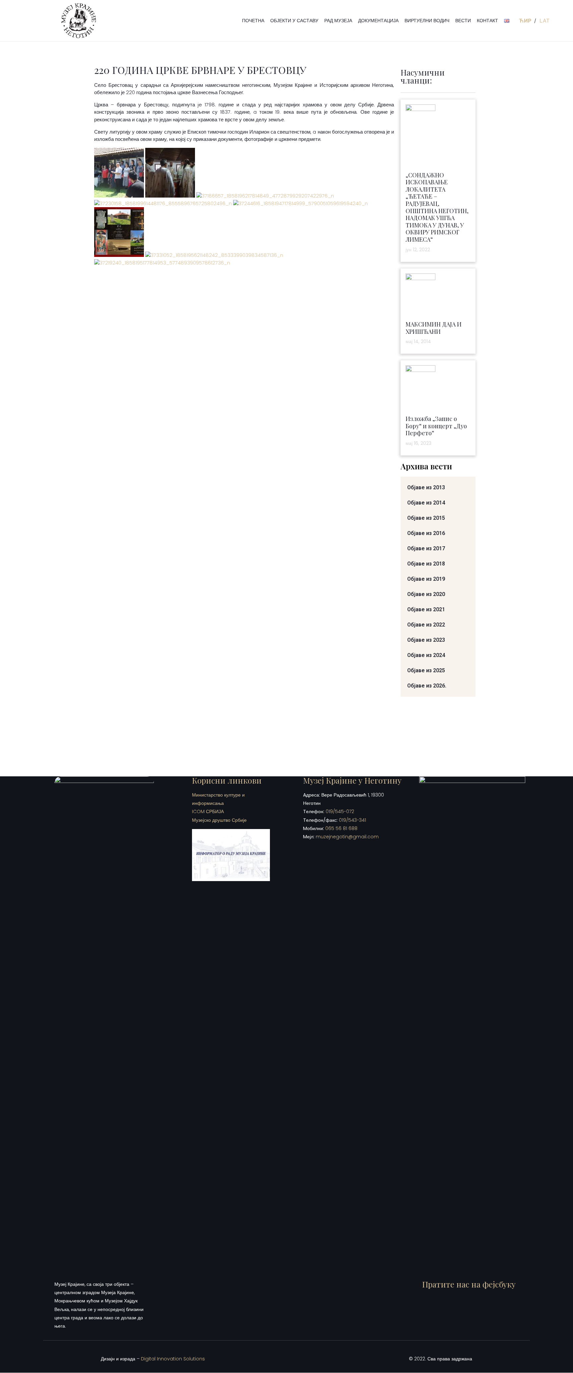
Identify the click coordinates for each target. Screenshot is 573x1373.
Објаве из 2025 (426, 670)
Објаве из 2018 (426, 564)
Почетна (253, 20)
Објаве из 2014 (426, 503)
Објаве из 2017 (426, 548)
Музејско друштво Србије (219, 820)
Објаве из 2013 (426, 487)
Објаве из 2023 (426, 640)
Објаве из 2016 (426, 533)
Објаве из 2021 (426, 609)
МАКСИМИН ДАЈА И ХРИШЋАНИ (434, 327)
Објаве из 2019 (426, 579)
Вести (463, 20)
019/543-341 (352, 820)
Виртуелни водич (427, 20)
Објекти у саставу (294, 20)
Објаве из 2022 (426, 625)
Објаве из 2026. (426, 686)
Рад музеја (338, 20)
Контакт (487, 20)
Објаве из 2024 (426, 655)
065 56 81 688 (341, 828)
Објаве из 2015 (426, 518)
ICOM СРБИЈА (208, 811)
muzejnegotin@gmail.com (347, 836)
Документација (378, 20)
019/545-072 (340, 811)
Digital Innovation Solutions (173, 1358)
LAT (544, 20)
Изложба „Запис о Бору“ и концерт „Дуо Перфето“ (436, 426)
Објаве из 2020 (426, 594)
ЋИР (526, 20)
